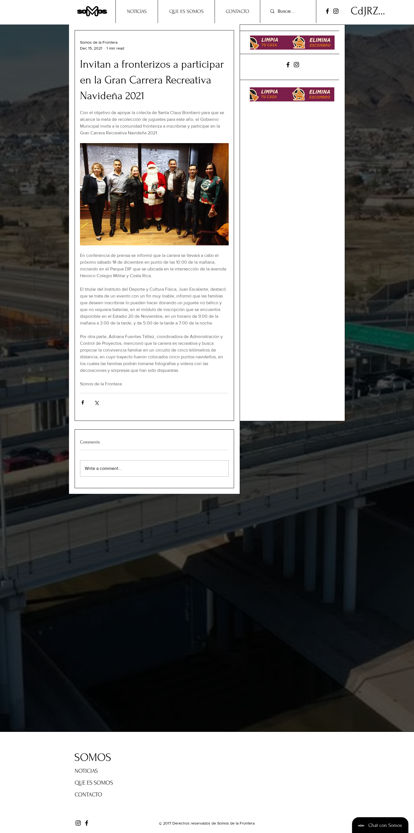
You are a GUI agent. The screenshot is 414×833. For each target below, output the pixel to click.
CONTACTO (88, 794)
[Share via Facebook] (82, 402)
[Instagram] (335, 11)
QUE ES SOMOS (94, 782)
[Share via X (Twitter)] (96, 402)
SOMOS (92, 757)
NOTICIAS (86, 771)
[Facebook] (327, 11)
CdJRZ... (368, 11)
